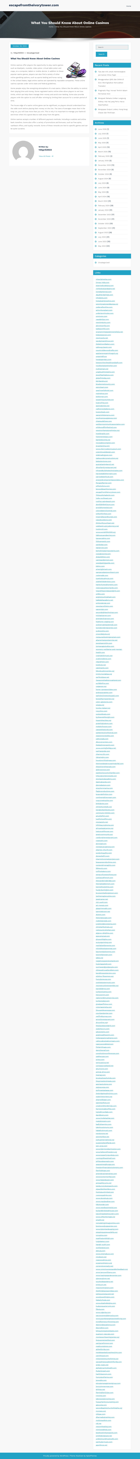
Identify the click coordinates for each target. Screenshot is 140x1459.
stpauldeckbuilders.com (105, 1189)
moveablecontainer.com (105, 443)
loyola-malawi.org (103, 708)
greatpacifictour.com (104, 1004)
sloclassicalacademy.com (106, 779)
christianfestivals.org (104, 927)
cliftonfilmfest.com (103, 514)
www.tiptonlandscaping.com (107, 1229)
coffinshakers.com (103, 871)
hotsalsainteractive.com (105, 301)
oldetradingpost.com (104, 455)
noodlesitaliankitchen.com (106, 366)
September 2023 (104, 228)
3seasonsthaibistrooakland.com (108, 680)
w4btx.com (100, 594)
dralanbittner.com (103, 557)
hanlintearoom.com (103, 1374)
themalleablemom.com (105, 884)
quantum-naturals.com (105, 1334)
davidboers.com (102, 1115)
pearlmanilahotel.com (104, 390)
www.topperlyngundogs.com (107, 1155)
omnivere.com (101, 316)
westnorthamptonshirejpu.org (107, 430)
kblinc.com (100, 566)
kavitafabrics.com (103, 989)
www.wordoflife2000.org (106, 532)
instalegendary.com (103, 360)
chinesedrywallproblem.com (107, 970)
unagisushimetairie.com (105, 372)
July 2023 (102, 237)
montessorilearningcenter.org (107, 1337)
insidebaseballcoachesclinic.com (109, 1352)
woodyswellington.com (105, 1297)
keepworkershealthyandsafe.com (109, 363)
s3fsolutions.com (103, 486)
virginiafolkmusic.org (104, 656)
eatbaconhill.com (102, 329)
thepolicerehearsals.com (106, 767)
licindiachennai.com (103, 292)
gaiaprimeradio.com (103, 908)
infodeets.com (101, 298)
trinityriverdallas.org (104, 674)
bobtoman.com (102, 397)
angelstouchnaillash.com (106, 597)
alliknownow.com (103, 770)
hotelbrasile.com (102, 434)
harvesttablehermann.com (106, 474)
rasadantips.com (102, 319)
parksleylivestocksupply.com (107, 696)
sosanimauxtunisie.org (105, 400)
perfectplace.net (102, 677)
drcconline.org (101, 1023)
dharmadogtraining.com (105, 1417)
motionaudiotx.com (103, 1420)
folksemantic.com (103, 541)
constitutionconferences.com (107, 1053)
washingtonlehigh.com (105, 1238)
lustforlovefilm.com (104, 819)
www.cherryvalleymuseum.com (108, 449)
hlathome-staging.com (105, 622)
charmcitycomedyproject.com (107, 859)
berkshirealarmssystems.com (107, 551)
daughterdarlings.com (104, 295)
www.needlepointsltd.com (106, 1208)
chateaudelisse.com (104, 421)
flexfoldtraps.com (103, 1171)
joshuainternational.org (105, 1140)
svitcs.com (100, 1060)
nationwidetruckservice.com (107, 998)
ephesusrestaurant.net (105, 1294)
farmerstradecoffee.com (105, 1109)
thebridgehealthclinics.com (106, 1094)
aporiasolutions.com (104, 1084)
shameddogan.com (103, 1100)
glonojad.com (101, 844)
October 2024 (103, 174)
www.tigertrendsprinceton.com (108, 1149)
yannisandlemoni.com (104, 560)
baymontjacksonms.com (105, 952)
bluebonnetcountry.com (105, 384)
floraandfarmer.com (103, 483)
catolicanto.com (102, 668)
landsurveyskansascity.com (106, 1186)
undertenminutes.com (104, 313)
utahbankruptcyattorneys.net (107, 526)
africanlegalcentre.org (104, 828)
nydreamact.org (102, 369)
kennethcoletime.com (104, 887)
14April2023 (18, 53)
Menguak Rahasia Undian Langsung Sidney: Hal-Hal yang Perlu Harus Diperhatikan (112, 101)
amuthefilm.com (102, 816)
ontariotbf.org (101, 356)
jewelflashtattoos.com (105, 375)
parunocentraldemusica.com (107, 1316)
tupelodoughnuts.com (104, 578)
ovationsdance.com (103, 659)
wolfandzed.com (102, 1248)
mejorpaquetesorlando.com (107, 588)
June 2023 (102, 242)
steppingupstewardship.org (106, 1232)
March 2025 (102, 152)
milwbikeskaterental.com (106, 949)
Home (128, 6)
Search (101, 54)
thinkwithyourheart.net (105, 523)
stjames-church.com (104, 850)
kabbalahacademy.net (104, 600)
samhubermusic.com (104, 1442)
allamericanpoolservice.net (106, 640)
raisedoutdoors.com (104, 520)
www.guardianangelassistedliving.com (111, 1319)
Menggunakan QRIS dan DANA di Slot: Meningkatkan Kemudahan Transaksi (111, 82)
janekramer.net (102, 899)
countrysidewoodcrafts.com (107, 350)
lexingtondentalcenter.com (106, 628)
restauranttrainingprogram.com (108, 637)
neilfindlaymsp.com (103, 1016)
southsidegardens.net (104, 1282)
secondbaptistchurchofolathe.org (109, 1408)
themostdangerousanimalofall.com (109, 764)
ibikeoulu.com (101, 868)
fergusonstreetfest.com (105, 1340)
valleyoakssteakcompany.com (108, 1041)
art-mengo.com (102, 905)
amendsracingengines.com (106, 1174)
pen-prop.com (101, 1146)
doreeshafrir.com (102, 856)
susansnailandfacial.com (105, 1143)
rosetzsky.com (101, 841)
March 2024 (102, 201)
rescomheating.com (103, 1427)
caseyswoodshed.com (104, 1044)
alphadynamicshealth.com (106, 1368)
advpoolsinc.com (102, 1032)
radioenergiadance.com (105, 409)
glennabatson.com (103, 785)
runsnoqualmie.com (104, 1195)
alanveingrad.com (103, 936)
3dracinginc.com (102, 757)
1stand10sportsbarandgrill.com (108, 591)
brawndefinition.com (104, 794)
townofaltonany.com (104, 955)
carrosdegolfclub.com (104, 477)
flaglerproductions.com (105, 791)
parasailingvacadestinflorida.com (109, 1362)
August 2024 (103, 179)
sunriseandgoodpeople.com (107, 967)
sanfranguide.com (103, 751)
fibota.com (100, 1309)
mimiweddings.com (103, 1430)
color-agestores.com (104, 702)
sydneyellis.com (102, 631)
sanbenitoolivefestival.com (106, 733)
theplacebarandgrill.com (105, 1026)
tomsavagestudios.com (105, 646)
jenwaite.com (101, 1380)
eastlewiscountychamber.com (108, 773)
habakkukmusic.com (104, 1130)
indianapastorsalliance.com (106, 1038)
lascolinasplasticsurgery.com (107, 1214)
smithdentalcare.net (104, 1436)
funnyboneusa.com (103, 979)
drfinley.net (100, 1390)
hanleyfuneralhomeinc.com (106, 585)
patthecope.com (102, 1056)
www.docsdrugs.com (104, 1198)
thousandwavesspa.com (105, 1010)
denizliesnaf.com (102, 1050)
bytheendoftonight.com (105, 717)
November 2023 (104, 219)
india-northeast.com (104, 498)
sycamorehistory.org (104, 1263)
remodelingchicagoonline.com (108, 1223)
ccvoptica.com (101, 1235)
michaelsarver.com (103, 616)
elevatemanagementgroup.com (108, 1383)
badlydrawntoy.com (103, 1124)
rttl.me (98, 1423)
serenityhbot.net (102, 1137)
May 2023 (102, 246)
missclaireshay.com (103, 279)
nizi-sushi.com (102, 902)
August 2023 (103, 233)
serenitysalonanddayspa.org (107, 304)
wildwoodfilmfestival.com (106, 427)
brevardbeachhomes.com (106, 489)
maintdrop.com (102, 394)
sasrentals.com (102, 609)
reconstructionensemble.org (107, 986)
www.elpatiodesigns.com (106, 1303)
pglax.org (99, 958)
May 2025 (102, 143)
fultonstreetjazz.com (104, 437)
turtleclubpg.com (102, 1001)
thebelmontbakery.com (105, 344)
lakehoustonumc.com (104, 1127)
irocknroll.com (101, 529)
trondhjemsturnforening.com (107, 1322)
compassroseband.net (104, 1066)
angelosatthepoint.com (105, 1035)
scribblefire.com (102, 683)
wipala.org (100, 705)
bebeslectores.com (103, 461)
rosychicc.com (101, 711)
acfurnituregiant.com (104, 310)
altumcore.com (102, 1069)
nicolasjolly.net (102, 822)
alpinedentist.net (102, 406)
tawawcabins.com (103, 538)
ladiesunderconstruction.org (107, 458)
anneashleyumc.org (103, 1183)
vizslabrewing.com (103, 554)
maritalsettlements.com (105, 945)
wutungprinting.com (104, 942)
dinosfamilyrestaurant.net (106, 467)
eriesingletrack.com (104, 569)
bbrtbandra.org (102, 381)
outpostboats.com (103, 714)
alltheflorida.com (102, 1349)
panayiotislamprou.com (105, 415)
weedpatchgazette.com (105, 563)
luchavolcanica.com (103, 992)
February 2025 (103, 156)
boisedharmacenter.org (105, 699)
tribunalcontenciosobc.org (106, 776)
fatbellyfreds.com (103, 1300)
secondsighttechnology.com (107, 612)
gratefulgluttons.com (104, 723)
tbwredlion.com (102, 1328)
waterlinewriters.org (104, 1097)
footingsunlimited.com (105, 1192)
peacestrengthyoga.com (105, 1164)
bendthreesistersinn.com (106, 973)
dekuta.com (100, 1251)
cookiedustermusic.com (105, 983)
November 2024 (104, 170)
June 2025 (102, 138)
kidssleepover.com (103, 335)
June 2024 (102, 188)
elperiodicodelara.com (105, 286)
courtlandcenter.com (104, 1013)
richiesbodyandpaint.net (105, 289)
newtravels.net (102, 338)
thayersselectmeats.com (106, 1081)
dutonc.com (100, 915)
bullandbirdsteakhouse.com (107, 1211)
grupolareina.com (103, 446)
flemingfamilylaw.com (104, 1393)
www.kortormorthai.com (105, 1177)
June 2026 (102, 129)
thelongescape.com (103, 918)
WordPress (64, 1456)
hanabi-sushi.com (103, 1245)
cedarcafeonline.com (104, 307)
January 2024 (103, 210)
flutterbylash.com (103, 1371)
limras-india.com (102, 282)
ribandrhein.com (102, 662)
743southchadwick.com (105, 495)
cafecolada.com (102, 739)
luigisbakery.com (102, 1241)
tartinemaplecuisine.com (106, 896)
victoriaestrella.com (104, 1007)
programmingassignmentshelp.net (109, 332)
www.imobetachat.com (105, 1118)
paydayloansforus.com (105, 341)
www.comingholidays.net (106, 748)
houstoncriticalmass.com (106, 760)
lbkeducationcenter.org (105, 671)
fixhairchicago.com (103, 1047)
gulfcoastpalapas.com (104, 1090)
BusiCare (80, 1456)
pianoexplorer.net (103, 1279)
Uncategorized (33, 53)
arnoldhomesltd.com (104, 508)
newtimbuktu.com (103, 322)
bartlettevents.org (103, 440)
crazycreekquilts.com (104, 800)
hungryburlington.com (104, 890)
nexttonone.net (102, 1134)
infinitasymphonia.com (105, 825)
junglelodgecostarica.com (106, 924)
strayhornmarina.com (104, 788)
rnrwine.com (101, 1396)
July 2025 (102, 134)
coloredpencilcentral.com (106, 511)
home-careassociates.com (106, 689)
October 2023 (103, 224)
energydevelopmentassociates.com (110, 480)
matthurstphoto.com (104, 1346)
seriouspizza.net (102, 1063)
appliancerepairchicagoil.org (107, 353)
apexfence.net (101, 1445)
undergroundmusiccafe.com (107, 1439)
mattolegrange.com (103, 921)
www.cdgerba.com (103, 1312)
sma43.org (100, 1220)
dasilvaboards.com (103, 782)
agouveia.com (101, 1405)
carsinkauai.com (102, 1356)
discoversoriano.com (104, 742)
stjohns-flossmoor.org (104, 976)
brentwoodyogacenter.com (106, 1226)
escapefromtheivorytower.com (34, 5)
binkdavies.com (102, 804)
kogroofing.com (102, 403)
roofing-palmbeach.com (105, 501)
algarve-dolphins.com (104, 933)
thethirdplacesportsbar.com (107, 1291)
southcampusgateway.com (106, 418)
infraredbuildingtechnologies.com (109, 471)
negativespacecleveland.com (107, 961)
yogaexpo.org (101, 686)
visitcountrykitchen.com (105, 930)
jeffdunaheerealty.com (105, 1161)
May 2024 (102, 192)
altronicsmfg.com (103, 326)
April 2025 (102, 147)
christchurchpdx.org (104, 807)
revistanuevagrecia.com (105, 847)
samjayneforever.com (104, 1343)
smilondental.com (103, 603)
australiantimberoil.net (105, 464)
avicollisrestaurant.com (105, 1019)
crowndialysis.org (103, 634)
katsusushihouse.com (104, 831)
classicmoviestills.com (105, 736)
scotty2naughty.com (104, 853)
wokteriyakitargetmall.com (106, 625)
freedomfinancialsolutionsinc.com (109, 1167)
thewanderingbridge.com (106, 881)
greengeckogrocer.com (105, 619)
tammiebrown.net (103, 912)
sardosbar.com (101, 545)
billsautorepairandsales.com (107, 1331)
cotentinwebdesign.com (105, 452)
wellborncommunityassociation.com (110, 424)
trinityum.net (101, 1285)
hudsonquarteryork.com (105, 1306)
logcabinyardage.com (104, 1112)
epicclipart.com (102, 387)
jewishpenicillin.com (104, 643)
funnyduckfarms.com (104, 1377)
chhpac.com (100, 1414)
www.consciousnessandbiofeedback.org (112, 1269)
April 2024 (102, 197)
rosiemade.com (102, 575)
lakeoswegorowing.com (105, 1399)
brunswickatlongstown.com (107, 893)
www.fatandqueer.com (105, 1180)
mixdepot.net (101, 1257)
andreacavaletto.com (104, 693)
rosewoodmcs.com (103, 1260)
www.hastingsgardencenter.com (108, 1275)
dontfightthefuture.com (105, 505)
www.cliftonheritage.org (105, 1217)
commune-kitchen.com (105, 813)
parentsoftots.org (103, 1103)
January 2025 (103, 161)
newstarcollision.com (104, 606)
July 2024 (102, 183)
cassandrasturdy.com (104, 730)
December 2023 (104, 215)
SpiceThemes (91, 1456)
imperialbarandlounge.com (106, 517)
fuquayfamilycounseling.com (107, 1402)
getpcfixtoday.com (103, 378)
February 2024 (103, 206)
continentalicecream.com (106, 797)
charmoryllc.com (102, 754)
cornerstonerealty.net (104, 1266)
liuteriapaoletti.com (103, 964)
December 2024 (104, 165)
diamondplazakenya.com (105, 1325)
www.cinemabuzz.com (105, 1254)
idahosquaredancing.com (105, 535)
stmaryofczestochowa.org (106, 875)
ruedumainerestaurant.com (106, 838)
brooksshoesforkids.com (106, 1078)
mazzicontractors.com (104, 1288)
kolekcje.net (101, 665)
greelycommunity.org (104, 834)
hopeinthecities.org (103, 720)
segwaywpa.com (102, 1087)
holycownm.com (102, 995)
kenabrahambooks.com (105, 810)
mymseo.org (101, 1411)
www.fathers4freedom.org (106, 1152)
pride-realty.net (102, 1365)
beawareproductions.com (106, 862)
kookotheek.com (102, 412)
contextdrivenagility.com (105, 865)
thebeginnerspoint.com (105, 745)
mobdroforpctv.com (103, 727)
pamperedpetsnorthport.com (107, 572)
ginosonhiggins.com (103, 939)
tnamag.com (101, 1075)
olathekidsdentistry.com (105, 582)
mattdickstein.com (103, 1121)
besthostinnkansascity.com (106, 1433)
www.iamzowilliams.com (106, 1272)
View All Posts (45, 156)
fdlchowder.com (102, 1205)
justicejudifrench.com (104, 878)
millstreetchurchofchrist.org (107, 1359)
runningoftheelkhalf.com (105, 1158)
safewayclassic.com (104, 347)
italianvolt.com (102, 548)
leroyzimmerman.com (104, 1386)
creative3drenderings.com (106, 1106)
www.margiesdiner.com (105, 1201)
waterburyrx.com (102, 1029)
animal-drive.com (103, 1072)
